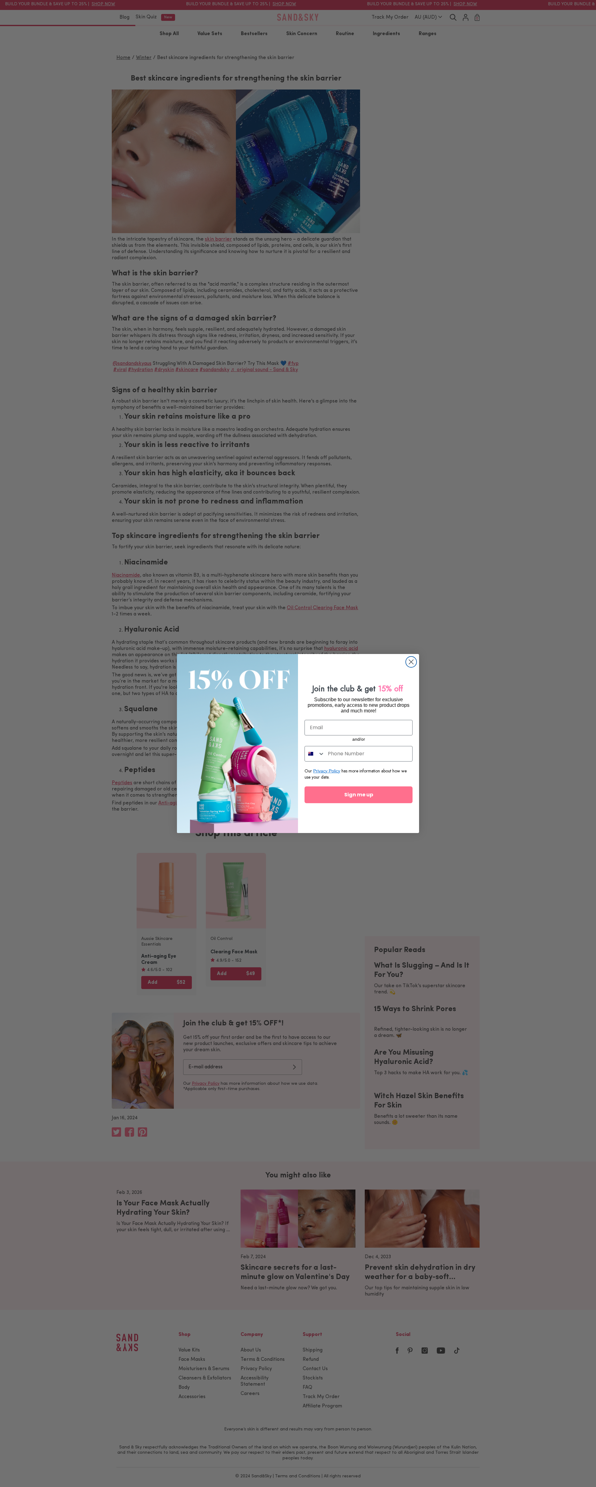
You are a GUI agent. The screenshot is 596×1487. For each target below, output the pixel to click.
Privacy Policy (326, 770)
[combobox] (315, 753)
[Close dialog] (411, 661)
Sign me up (358, 794)
